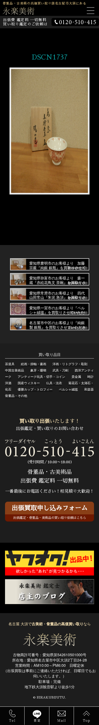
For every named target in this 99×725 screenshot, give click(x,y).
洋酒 (8, 382)
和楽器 (89, 389)
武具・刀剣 (60, 370)
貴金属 (76, 376)
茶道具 (10, 363)
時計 (90, 376)
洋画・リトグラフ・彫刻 (70, 363)
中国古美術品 (14, 370)
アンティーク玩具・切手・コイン (41, 376)
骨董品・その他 (16, 395)
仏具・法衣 (54, 382)
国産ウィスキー (29, 382)
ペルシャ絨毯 (68, 389)
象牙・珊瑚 (38, 370)
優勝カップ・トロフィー (35, 389)
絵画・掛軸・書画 (33, 363)
